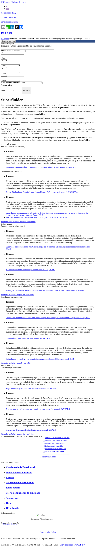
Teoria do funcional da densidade (23, 492)
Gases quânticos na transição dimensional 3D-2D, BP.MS (28, 338)
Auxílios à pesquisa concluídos (56, 440)
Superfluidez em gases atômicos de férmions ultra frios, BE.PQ (31, 388)
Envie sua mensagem (9, 22)
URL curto (5, 2)
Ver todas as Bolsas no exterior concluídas (17, 434)
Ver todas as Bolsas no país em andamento (17, 295)
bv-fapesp (5, 39)
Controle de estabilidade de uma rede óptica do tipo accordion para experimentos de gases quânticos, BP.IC (48, 318)
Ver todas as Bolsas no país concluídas (16, 363)
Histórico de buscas (18, 2)
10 (44, 446)
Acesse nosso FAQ (8, 13)
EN (7, 9)
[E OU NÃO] (4, 53)
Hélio (8, 503)
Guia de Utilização (8, 17)
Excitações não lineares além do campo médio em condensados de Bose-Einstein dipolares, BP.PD (45, 290)
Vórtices (10, 477)
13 (44, 440)
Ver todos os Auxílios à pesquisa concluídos (18, 222)
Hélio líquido (12, 508)
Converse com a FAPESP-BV (72, 545)
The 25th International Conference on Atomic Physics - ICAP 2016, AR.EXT (36, 217)
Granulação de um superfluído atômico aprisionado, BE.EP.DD (31, 430)
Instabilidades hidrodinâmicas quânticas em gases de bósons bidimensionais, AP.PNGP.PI (41, 167)
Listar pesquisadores (10, 524)
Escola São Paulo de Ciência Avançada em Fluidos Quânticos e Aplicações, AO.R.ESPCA (42, 192)
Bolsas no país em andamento (55, 443)
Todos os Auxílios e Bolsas (54, 451)
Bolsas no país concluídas (54, 446)
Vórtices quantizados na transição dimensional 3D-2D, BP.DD (30, 270)
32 (44, 451)
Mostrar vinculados (48, 457)
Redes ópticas (13, 487)
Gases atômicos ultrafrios (19, 472)
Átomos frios (12, 498)
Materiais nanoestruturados (20, 482)
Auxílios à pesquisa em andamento (57, 438)
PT (7, 6)
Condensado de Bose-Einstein (21, 467)
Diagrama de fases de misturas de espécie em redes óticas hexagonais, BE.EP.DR (38, 409)
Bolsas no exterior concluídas (55, 449)
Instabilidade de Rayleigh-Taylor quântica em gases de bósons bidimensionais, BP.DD (40, 359)
